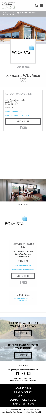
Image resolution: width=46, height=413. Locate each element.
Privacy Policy (23, 392)
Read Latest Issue (23, 403)
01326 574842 (23, 365)
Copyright (23, 395)
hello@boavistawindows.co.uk (17, 115)
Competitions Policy (23, 399)
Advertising (23, 388)
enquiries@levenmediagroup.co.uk (23, 370)
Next (42, 191)
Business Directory (11, 13)
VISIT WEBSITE (23, 121)
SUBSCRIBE (23, 333)
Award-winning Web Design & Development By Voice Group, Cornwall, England (23, 412)
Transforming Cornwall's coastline (23, 299)
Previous (3, 191)
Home (24, 13)
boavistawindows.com (13, 111)
